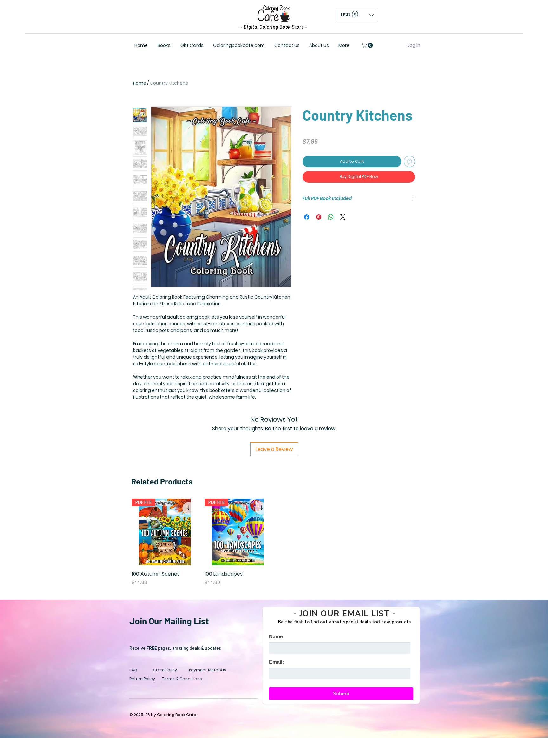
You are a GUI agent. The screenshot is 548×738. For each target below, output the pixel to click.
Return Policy (142, 679)
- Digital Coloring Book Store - (273, 27)
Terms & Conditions (182, 679)
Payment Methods (207, 670)
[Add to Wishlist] (409, 161)
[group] (274, 542)
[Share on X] (343, 217)
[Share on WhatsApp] (331, 217)
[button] (357, 15)
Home (139, 83)
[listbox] (357, 15)
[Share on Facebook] (306, 217)
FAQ (133, 670)
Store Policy (165, 670)
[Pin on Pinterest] (319, 217)
